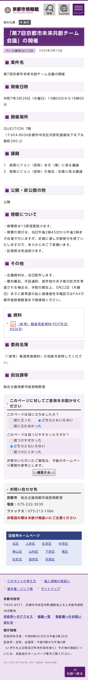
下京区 (50, 551)
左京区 (47, 543)
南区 (65, 551)
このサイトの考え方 (21, 581)
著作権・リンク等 (20, 589)
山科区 (34, 551)
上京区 (30, 543)
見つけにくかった (28, 452)
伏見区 (50, 559)
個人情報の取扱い (57, 581)
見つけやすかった (28, 440)
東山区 (17, 551)
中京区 (63, 543)
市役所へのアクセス (18, 616)
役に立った (22, 420)
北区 (15, 543)
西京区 (34, 559)
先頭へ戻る (75, 673)
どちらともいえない (57, 420)
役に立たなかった (28, 426)
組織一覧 (44, 616)
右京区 (17, 559)
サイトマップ (50, 589)
